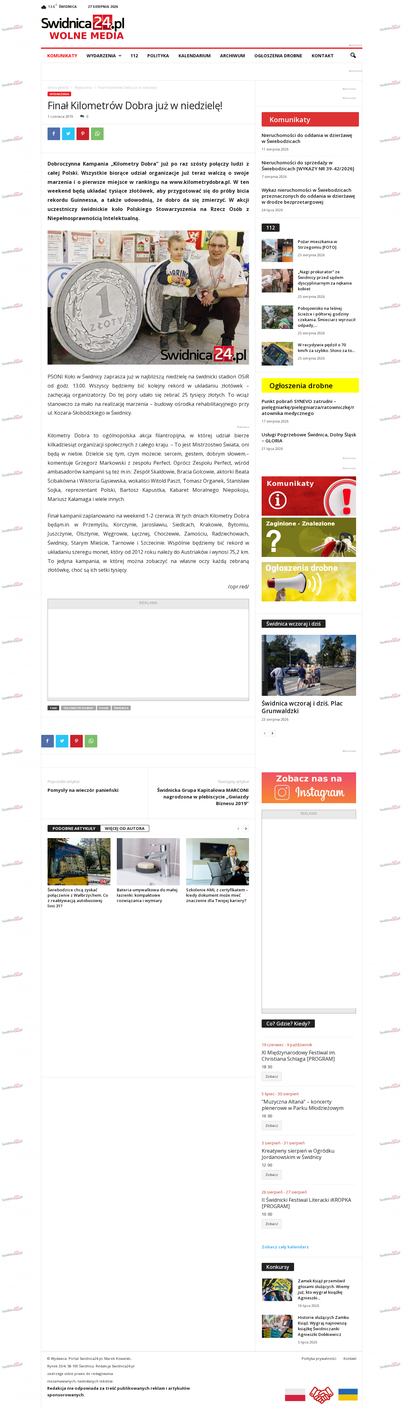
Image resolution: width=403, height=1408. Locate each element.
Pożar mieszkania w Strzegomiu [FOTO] (317, 244)
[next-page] (246, 828)
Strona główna (58, 87)
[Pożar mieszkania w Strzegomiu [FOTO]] (277, 250)
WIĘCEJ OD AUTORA (125, 828)
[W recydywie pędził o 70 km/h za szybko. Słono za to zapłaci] (277, 354)
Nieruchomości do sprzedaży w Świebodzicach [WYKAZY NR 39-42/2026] (308, 165)
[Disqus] (148, 992)
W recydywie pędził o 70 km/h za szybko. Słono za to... (326, 347)
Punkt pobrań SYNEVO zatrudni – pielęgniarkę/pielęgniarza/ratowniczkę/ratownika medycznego (308, 407)
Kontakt (323, 56)
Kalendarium (195, 56)
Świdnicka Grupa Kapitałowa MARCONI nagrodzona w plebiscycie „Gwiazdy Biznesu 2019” (203, 796)
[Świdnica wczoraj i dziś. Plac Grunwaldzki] (309, 665)
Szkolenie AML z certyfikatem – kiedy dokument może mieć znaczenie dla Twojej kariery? (217, 895)
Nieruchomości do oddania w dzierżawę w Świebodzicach (307, 138)
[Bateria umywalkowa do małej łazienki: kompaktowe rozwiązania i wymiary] (148, 861)
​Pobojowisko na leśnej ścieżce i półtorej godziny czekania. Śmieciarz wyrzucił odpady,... (326, 316)
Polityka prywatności (319, 1358)
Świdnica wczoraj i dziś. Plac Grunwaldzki (302, 707)
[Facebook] (54, 134)
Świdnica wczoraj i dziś (293, 623)
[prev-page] (238, 828)
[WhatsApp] (97, 134)
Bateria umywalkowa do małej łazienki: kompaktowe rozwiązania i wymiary (147, 895)
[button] (353, 56)
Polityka (158, 56)
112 (134, 56)
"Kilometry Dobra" (78, 708)
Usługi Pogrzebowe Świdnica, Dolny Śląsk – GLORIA (309, 437)
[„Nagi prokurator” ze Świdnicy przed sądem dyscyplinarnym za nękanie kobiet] (277, 280)
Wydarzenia (101, 56)
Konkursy (277, 1266)
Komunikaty (62, 56)
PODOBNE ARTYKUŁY (74, 828)
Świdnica (121, 708)
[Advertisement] (148, 653)
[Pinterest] (83, 134)
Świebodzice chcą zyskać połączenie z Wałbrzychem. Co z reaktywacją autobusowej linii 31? (78, 898)
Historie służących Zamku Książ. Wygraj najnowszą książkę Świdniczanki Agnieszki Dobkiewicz (323, 1325)
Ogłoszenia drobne (278, 56)
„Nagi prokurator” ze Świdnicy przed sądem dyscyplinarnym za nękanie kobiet (325, 280)
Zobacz (271, 1076)
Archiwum (232, 56)
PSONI (104, 708)
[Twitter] (68, 134)
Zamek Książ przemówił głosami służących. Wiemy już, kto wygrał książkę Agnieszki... (323, 1289)
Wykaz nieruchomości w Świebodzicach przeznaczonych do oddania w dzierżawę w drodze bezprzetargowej (308, 196)
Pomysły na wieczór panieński (83, 790)
